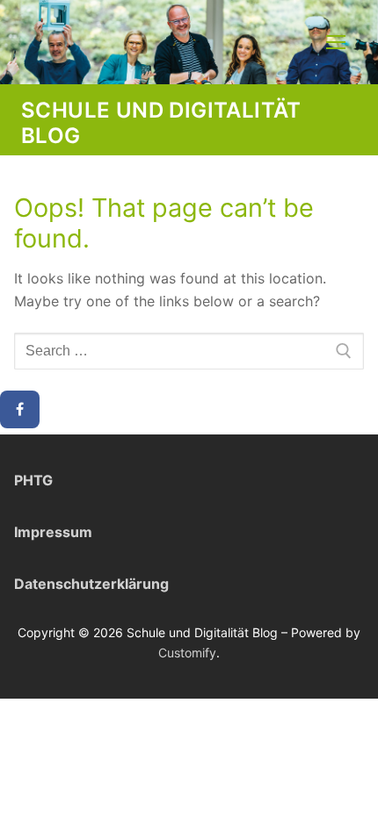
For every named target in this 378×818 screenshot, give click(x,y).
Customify (187, 652)
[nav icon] (336, 42)
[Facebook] (20, 410)
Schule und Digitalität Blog (161, 122)
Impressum (53, 532)
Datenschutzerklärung (91, 583)
